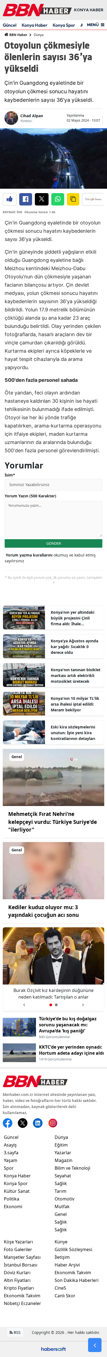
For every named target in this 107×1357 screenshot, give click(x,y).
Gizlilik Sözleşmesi (73, 1249)
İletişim (62, 1257)
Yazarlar (63, 1153)
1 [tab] (50, 1005)
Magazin (63, 1160)
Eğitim (61, 1145)
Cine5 (60, 1288)
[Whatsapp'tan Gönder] (57, 199)
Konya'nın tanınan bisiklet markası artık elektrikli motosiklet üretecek (75, 675)
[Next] (83, 1002)
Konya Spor (64, 25)
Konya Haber (34, 25)
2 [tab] (56, 1005)
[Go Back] (95, 1345)
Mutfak (62, 1207)
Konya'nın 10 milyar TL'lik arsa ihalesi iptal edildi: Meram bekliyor (75, 704)
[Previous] (24, 1002)
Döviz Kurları (17, 1273)
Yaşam (10, 1160)
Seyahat (63, 1176)
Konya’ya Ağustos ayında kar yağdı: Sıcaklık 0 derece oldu (74, 646)
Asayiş (10, 1145)
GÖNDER (53, 543)
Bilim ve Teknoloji (72, 1168)
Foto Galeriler (18, 1249)
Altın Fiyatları (17, 1280)
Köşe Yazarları (18, 1242)
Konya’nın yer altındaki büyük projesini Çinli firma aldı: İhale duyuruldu (72, 618)
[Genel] (53, 777)
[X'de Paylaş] (42, 199)
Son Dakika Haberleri (76, 1280)
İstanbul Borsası (20, 1265)
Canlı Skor (65, 1296)
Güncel (9, 25)
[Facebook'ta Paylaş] (25, 199)
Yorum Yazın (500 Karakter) (30, 495)
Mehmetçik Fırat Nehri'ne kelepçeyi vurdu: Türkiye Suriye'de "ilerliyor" (52, 821)
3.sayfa (11, 1153)
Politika (11, 1199)
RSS (17, 1332)
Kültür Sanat (17, 1191)
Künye (61, 1242)
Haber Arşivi (67, 1265)
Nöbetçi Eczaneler (22, 1303)
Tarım (60, 1191)
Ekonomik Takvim (22, 1296)
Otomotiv (64, 1199)
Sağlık (61, 1183)
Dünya (39, 34)
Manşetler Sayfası (22, 1257)
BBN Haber (18, 34)
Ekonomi (13, 1207)
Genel (61, 1214)
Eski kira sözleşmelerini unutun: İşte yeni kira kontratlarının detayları (73, 732)
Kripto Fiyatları (19, 1288)
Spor (9, 1168)
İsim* (10, 475)
